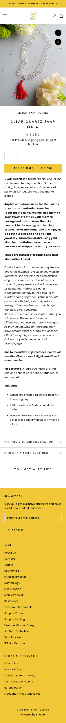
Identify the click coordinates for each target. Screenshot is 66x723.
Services (9, 559)
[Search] (54, 15)
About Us (10, 552)
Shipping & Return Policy (19, 675)
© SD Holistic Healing (32, 709)
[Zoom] (58, 32)
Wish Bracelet (13, 637)
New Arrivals (11, 571)
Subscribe (16, 530)
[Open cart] (61, 16)
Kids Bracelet (12, 589)
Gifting (8, 565)
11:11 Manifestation (15, 643)
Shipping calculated (40, 140)
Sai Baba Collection (16, 631)
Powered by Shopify (33, 714)
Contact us (11, 663)
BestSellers (11, 601)
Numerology (12, 583)
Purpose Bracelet (15, 577)
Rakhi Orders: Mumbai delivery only (33, 3)
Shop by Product (14, 613)
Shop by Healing (14, 619)
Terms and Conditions (18, 681)
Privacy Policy (13, 669)
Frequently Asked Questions (26, 453)
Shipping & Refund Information (28, 441)
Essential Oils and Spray (19, 625)
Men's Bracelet (13, 595)
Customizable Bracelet (19, 607)
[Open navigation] (5, 15)
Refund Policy (13, 687)
